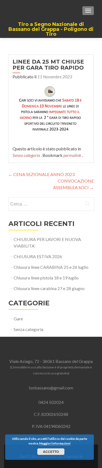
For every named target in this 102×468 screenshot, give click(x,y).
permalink (72, 155)
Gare (18, 318)
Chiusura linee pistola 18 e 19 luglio (46, 277)
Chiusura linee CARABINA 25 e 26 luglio (51, 267)
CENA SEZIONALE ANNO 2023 (41, 174)
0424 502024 (51, 402)
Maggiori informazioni (54, 443)
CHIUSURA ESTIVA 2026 (38, 256)
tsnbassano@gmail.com (51, 387)
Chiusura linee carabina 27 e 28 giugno (49, 288)
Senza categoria (26, 155)
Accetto (51, 451)
